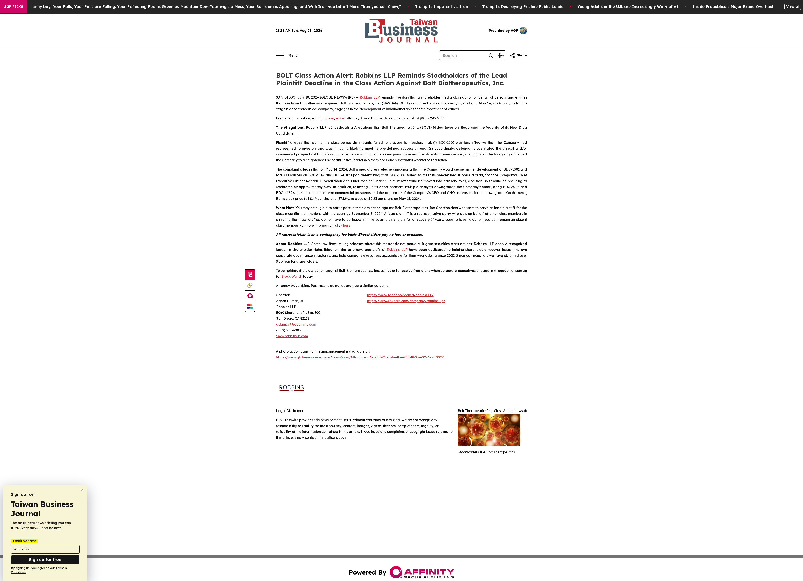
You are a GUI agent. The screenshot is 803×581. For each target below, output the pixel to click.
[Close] (82, 490)
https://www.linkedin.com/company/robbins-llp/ (406, 301)
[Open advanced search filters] (501, 55)
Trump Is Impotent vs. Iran (441, 6)
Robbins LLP (370, 97)
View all (792, 6)
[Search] (491, 55)
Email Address (24, 541)
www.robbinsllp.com (292, 336)
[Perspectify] (250, 285)
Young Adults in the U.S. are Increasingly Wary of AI (627, 6)
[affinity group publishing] (250, 296)
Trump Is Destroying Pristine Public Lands (522, 6)
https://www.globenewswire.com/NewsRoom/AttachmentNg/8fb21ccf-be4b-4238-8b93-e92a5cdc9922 (360, 357)
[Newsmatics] (250, 306)
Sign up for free (45, 559)
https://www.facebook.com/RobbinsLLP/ (400, 295)
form (330, 118)
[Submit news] (250, 275)
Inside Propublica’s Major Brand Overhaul (733, 6)
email (340, 118)
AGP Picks (13, 7)
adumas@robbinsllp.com (296, 324)
